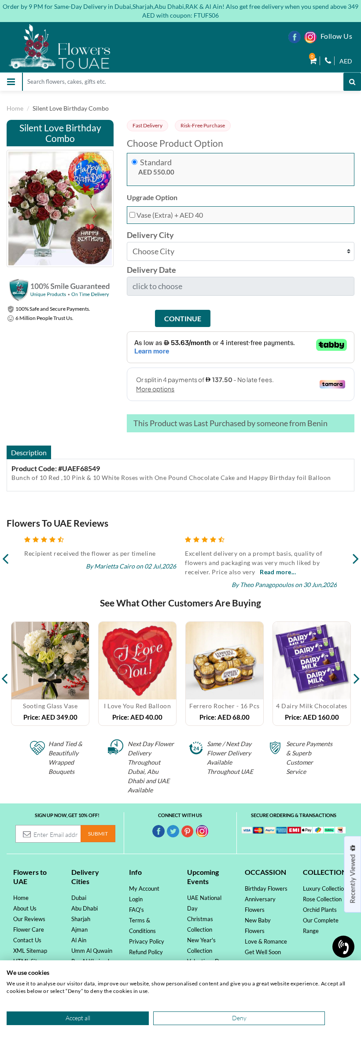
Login (136, 899)
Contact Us (27, 940)
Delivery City (150, 235)
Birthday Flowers (266, 888)
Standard (156, 162)
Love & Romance (266, 941)
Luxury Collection (325, 888)
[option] (50, 674)
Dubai (78, 897)
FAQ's (136, 909)
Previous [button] (4, 673)
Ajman (79, 929)
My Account (144, 888)
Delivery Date (151, 270)
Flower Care (28, 929)
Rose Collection (322, 899)
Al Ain (78, 940)
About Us (25, 908)
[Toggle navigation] (11, 82)
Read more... (117, 572)
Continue (182, 318)
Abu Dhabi (84, 908)
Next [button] (356, 673)
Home (15, 108)
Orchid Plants (320, 909)
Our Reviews (29, 918)
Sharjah (80, 918)
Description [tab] (29, 452)
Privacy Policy (146, 941)
